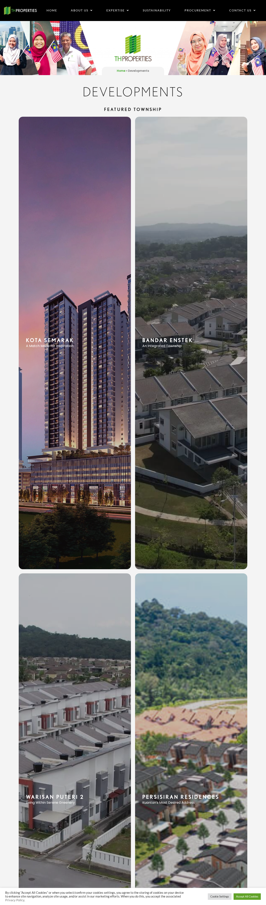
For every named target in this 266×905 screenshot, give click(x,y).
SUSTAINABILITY (157, 10)
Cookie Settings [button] (219, 896)
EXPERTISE (115, 10)
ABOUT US (79, 10)
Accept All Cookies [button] (247, 896)
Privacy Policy (14, 900)
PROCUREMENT (198, 10)
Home (52, 10)
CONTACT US (240, 10)
